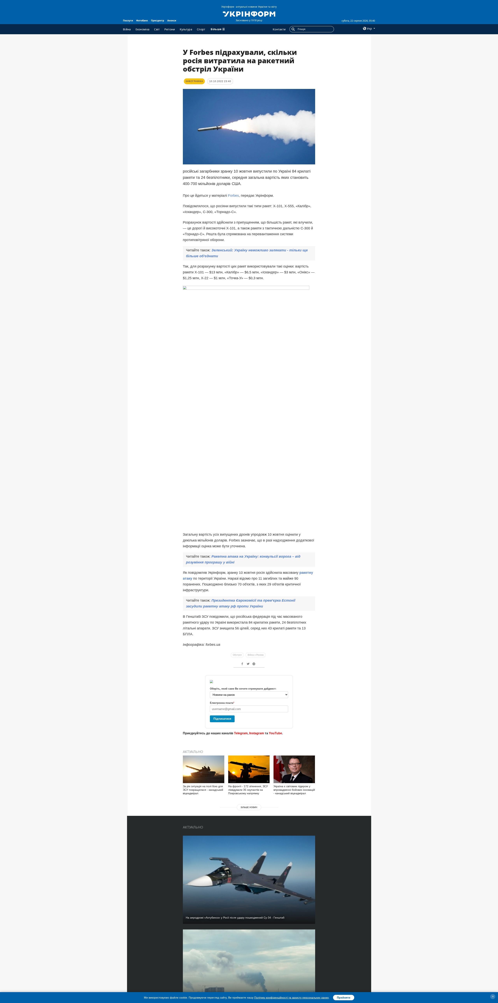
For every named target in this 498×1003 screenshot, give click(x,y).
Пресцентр (157, 20)
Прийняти (343, 997)
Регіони (169, 29)
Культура (186, 29)
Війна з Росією (256, 655)
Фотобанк (142, 20)
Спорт (201, 29)
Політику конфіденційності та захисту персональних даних (291, 997)
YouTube (275, 733)
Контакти (279, 29)
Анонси (171, 20)
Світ (157, 29)
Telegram (241, 733)
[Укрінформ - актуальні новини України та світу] (249, 13)
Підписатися (222, 718)
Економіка (143, 29)
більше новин (249, 807)
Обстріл (237, 655)
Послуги (128, 20)
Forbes (233, 195)
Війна (127, 29)
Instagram (256, 733)
